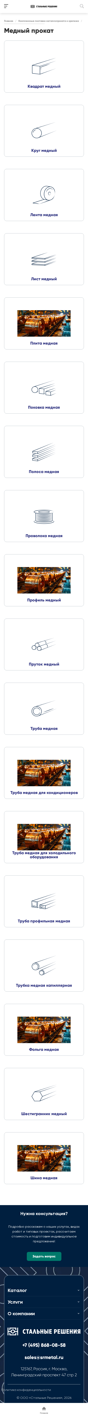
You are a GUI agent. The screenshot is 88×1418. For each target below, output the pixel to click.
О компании (21, 1313)
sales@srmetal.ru (44, 1357)
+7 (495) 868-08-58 (44, 1345)
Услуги (15, 1302)
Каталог (17, 1290)
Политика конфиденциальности (26, 1390)
